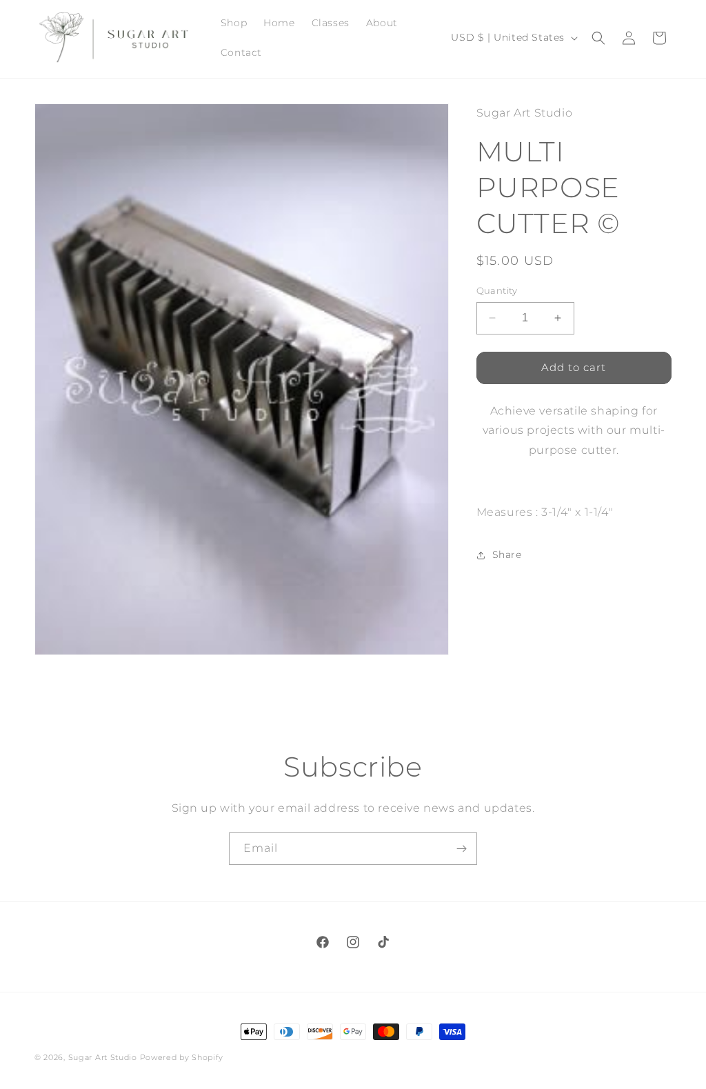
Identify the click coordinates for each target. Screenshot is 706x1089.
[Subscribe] (461, 848)
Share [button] (507, 554)
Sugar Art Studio (102, 1057)
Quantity (497, 290)
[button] (598, 38)
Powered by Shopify (182, 1057)
